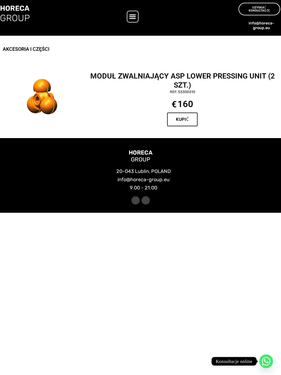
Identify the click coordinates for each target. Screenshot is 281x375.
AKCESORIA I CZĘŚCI (26, 49)
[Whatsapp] (266, 361)
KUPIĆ (182, 119)
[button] (133, 17)
